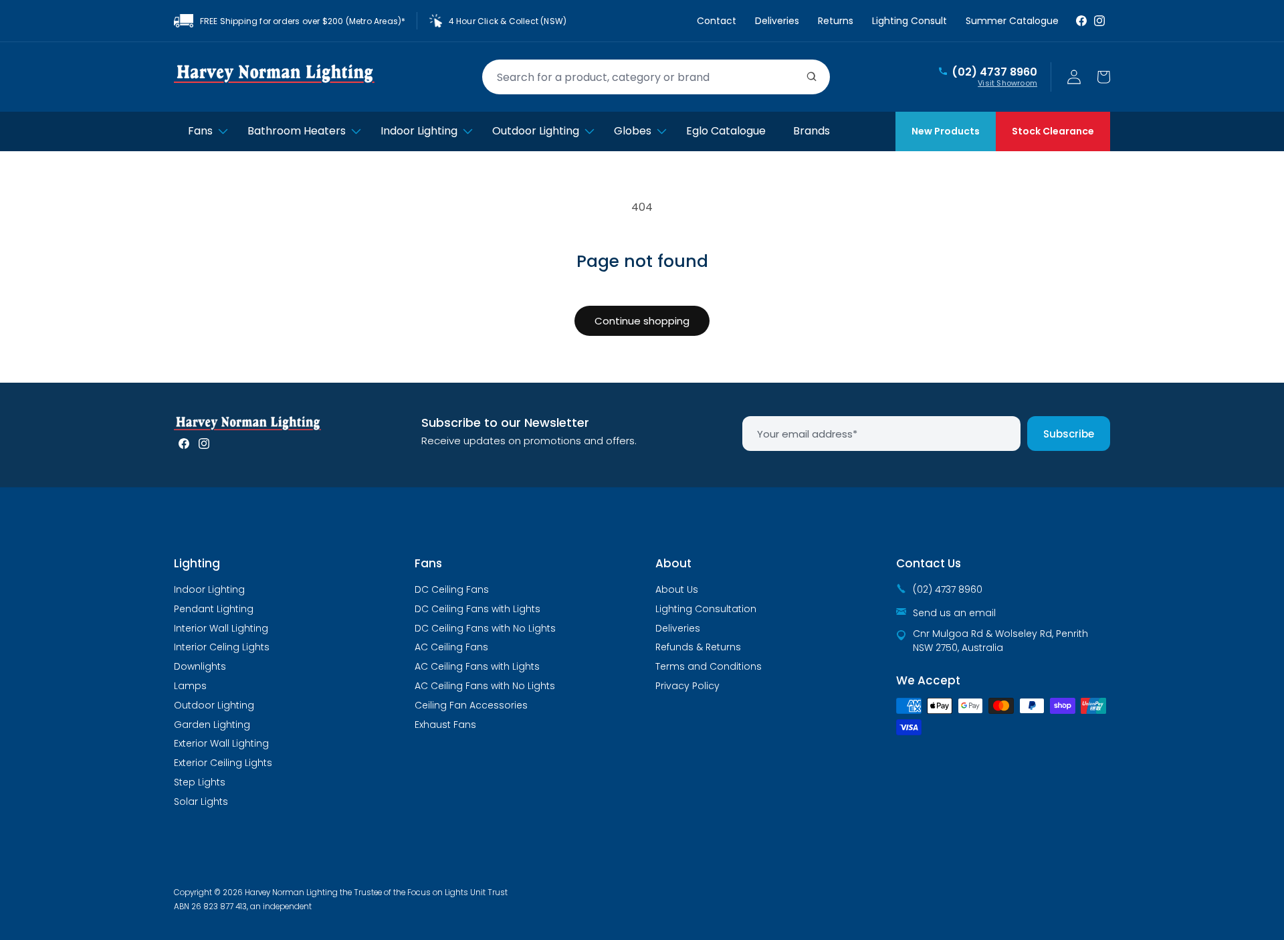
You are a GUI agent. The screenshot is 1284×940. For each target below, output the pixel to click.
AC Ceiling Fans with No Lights (485, 685)
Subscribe (1068, 434)
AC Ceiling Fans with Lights (477, 666)
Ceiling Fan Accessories (471, 705)
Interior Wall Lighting (221, 628)
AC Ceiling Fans (451, 647)
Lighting (197, 563)
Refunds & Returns (698, 647)
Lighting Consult (909, 20)
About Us (676, 589)
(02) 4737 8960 (994, 72)
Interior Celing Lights (222, 647)
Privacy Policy (687, 685)
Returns (835, 20)
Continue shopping (642, 321)
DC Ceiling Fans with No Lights (485, 628)
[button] (1103, 77)
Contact (716, 20)
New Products (946, 131)
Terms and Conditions (708, 666)
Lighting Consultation (705, 609)
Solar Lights (201, 801)
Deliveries (777, 20)
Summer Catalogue (1012, 20)
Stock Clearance (1053, 131)
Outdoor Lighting (214, 705)
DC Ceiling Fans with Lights (477, 609)
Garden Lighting (212, 724)
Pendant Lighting (213, 609)
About (673, 563)
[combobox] (656, 77)
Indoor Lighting (209, 589)
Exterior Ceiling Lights (223, 762)
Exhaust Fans (445, 724)
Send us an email (954, 613)
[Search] (812, 77)
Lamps (190, 685)
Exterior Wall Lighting (221, 743)
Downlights (200, 666)
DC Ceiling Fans (452, 589)
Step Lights (199, 782)
